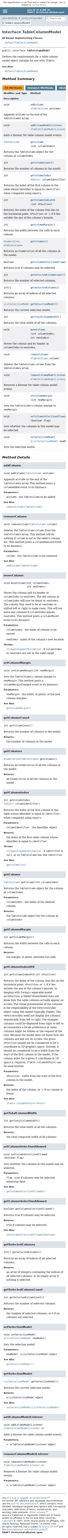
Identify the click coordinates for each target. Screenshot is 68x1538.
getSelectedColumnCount (46, 274)
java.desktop (9, 18)
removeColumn (39, 354)
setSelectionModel (42, 437)
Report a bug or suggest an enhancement (25, 1498)
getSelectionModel (42, 304)
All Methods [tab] (13, 87)
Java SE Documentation (24, 1503)
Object (36, 179)
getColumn (37, 142)
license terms (39, 5)
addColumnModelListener (46, 125)
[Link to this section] (37, 79)
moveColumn (37, 329)
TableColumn (40, 108)
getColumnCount (40, 162)
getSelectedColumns (43, 287)
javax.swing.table (31, 18)
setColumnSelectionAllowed (48, 416)
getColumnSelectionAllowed (48, 262)
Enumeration (12, 241)
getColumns (37, 241)
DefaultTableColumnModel (21, 42)
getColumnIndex (40, 175)
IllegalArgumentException (23, 649)
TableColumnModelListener (49, 129)
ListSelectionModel (17, 304)
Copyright (7, 1521)
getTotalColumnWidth (44, 316)
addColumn (37, 104)
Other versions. (37, 1512)
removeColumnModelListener (48, 375)
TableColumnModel (17, 23)
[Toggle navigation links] (5, 11)
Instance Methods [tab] (40, 87)
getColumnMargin (41, 224)
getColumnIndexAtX (42, 200)
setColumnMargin (41, 395)
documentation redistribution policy (26, 1529)
